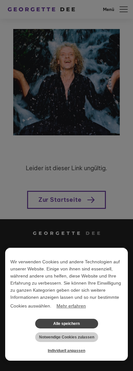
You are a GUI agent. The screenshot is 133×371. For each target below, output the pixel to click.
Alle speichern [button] (66, 323)
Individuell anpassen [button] (66, 350)
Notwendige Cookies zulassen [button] (66, 337)
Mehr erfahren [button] (71, 305)
